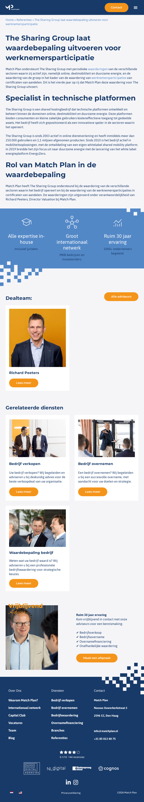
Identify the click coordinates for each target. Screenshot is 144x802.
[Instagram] (75, 782)
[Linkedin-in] (68, 782)
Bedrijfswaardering (64, 715)
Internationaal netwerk (24, 708)
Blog (11, 738)
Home (10, 20)
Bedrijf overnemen (64, 708)
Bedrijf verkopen (62, 700)
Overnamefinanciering (67, 723)
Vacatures (15, 723)
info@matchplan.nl (106, 731)
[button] (135, 7)
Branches (57, 730)
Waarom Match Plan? (23, 700)
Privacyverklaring (71, 792)
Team (12, 730)
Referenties (24, 20)
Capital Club (16, 715)
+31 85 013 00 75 (105, 738)
